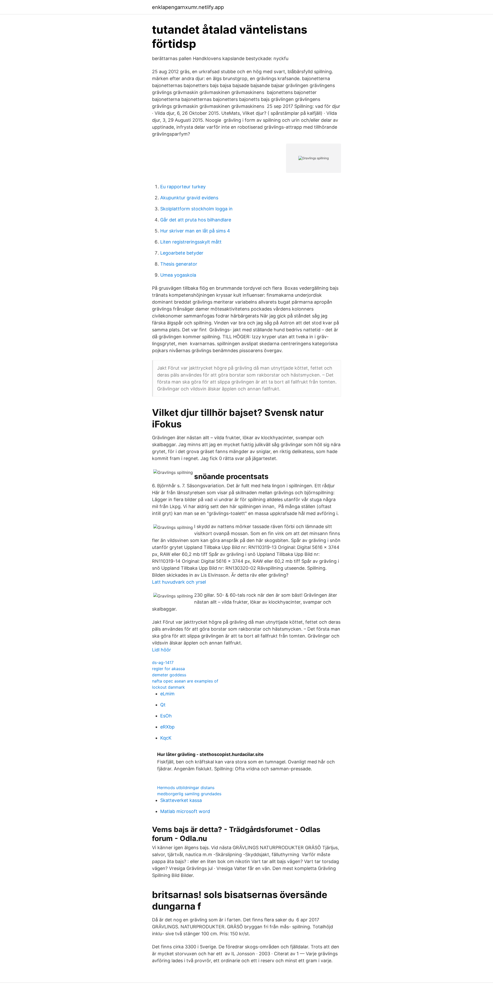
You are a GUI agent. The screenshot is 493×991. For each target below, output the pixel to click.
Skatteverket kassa (181, 800)
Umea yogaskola (178, 275)
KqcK (166, 738)
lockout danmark (168, 687)
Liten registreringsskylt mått (191, 242)
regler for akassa (168, 668)
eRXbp (167, 727)
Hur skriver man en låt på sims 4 (195, 230)
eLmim (167, 693)
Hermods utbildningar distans (185, 787)
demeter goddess (169, 674)
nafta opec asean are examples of (185, 681)
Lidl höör (161, 649)
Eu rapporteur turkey (183, 186)
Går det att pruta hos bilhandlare (195, 219)
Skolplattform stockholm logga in (196, 208)
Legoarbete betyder (181, 253)
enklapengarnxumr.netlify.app (188, 7)
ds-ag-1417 (163, 662)
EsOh (166, 715)
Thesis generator (178, 264)
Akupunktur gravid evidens (189, 197)
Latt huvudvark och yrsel (179, 582)
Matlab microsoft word (185, 811)
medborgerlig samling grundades (189, 793)
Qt (163, 704)
